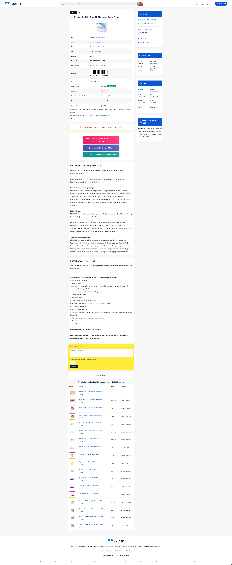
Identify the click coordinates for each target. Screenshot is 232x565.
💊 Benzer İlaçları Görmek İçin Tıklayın (101, 154)
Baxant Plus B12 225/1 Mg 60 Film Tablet (90, 399)
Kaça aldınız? (111, 86)
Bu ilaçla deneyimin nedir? (77, 346)
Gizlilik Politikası (119, 551)
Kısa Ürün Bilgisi (144, 42)
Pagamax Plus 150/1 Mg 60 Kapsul (89, 454)
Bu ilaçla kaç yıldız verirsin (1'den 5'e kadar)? (83, 359)
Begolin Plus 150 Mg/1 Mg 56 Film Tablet (90, 430)
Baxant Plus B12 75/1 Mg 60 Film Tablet (90, 423)
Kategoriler (110, 551)
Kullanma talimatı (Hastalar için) (99, 37)
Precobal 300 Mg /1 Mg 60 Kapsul (88, 485)
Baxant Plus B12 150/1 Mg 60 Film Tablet (90, 391)
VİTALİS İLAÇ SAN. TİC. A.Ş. (98, 65)
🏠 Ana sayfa (200, 4)
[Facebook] (102, 101)
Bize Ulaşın (129, 551)
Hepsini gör (121, 382)
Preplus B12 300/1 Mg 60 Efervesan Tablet (91, 516)
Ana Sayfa (103, 551)
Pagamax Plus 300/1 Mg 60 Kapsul (89, 462)
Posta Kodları (221, 4)
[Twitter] (105, 101)
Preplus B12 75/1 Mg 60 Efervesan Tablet (91, 524)
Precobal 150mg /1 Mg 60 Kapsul (88, 477)
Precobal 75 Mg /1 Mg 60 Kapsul (88, 493)
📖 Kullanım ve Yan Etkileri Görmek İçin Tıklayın (101, 140)
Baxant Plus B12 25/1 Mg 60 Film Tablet (90, 407)
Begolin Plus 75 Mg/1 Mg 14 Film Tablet (90, 446)
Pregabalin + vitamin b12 (97, 46)
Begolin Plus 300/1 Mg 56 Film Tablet (89, 438)
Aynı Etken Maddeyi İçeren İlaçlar (147, 23)
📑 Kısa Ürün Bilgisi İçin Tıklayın (101, 148)
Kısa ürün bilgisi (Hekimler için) (98, 42)
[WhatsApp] (108, 101)
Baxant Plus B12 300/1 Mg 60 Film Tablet (90, 415)
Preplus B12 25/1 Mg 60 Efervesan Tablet (91, 508)
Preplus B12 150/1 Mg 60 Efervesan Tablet (91, 501)
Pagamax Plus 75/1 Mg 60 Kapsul (88, 469)
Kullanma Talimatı (144, 39)
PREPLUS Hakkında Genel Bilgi (147, 19)
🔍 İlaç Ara (209, 4)
